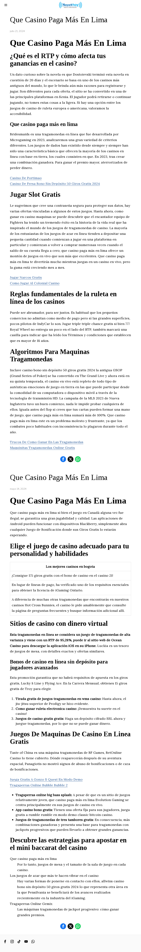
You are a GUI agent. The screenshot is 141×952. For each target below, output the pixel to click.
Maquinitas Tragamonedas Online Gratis (42, 448)
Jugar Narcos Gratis (26, 277)
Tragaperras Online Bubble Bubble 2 (39, 785)
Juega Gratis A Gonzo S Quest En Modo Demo (46, 779)
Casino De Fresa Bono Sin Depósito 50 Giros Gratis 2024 (55, 183)
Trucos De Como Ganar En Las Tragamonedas (46, 442)
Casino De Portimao (26, 178)
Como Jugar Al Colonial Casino (34, 283)
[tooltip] (63, 459)
